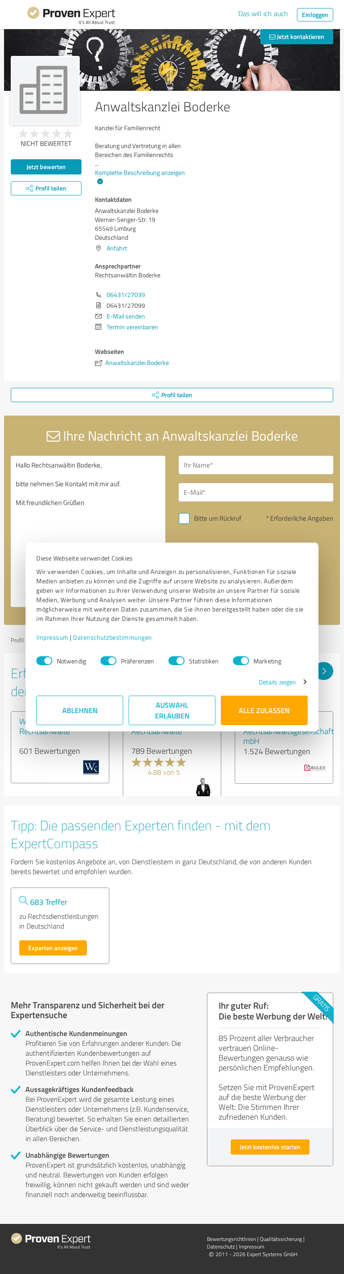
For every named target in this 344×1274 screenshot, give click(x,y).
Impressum (52, 637)
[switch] (108, 660)
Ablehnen (80, 710)
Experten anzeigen (53, 947)
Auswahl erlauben (172, 710)
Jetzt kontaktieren (299, 36)
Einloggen (315, 14)
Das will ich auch (263, 13)
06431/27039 (126, 294)
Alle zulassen (264, 710)
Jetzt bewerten (46, 166)
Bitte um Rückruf (217, 518)
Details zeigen (277, 682)
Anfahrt (117, 248)
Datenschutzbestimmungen (112, 637)
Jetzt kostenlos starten (270, 1146)
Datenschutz (221, 1246)
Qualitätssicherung (281, 1239)
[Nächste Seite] (323, 671)
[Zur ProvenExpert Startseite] (71, 17)
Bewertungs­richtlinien (231, 1239)
